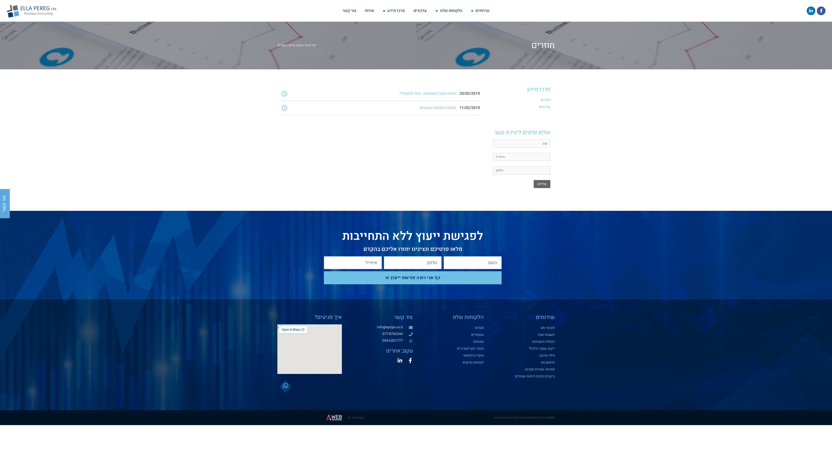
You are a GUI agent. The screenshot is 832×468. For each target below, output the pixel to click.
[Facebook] (821, 10)
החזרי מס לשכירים (470, 348)
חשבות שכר (546, 334)
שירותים (482, 11)
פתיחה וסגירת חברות (540, 369)
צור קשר (349, 11)
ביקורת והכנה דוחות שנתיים (535, 376)
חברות (479, 327)
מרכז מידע (396, 11)
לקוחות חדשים (473, 362)
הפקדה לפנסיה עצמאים (438, 107)
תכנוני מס (548, 327)
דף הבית (310, 45)
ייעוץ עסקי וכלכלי (542, 348)
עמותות (478, 341)
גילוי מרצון (547, 355)
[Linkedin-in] (399, 360)
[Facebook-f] (410, 360)
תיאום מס (548, 362)
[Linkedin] (811, 10)
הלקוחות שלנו (451, 11)
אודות (369, 11)
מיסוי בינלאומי (473, 355)
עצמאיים (477, 334)
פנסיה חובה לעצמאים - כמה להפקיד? (428, 93)
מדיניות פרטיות (502, 418)
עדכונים (420, 11)
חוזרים (545, 99)
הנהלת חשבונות (543, 341)
